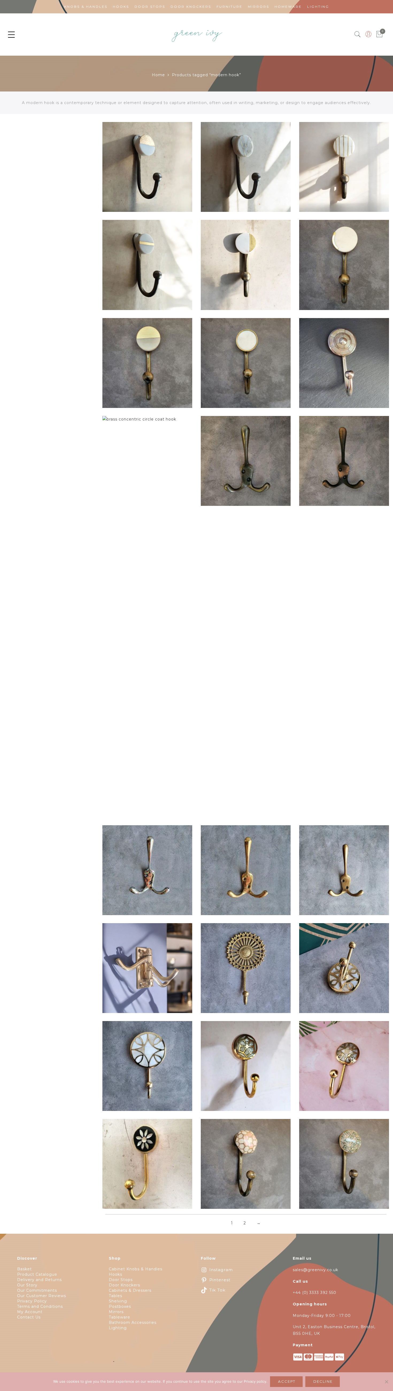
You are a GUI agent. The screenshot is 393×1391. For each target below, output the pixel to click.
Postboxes (120, 1306)
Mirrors (258, 7)
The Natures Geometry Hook (344, 1167)
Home (158, 74)
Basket (24, 1269)
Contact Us (29, 1317)
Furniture (229, 7)
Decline (323, 1381)
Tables (115, 1295)
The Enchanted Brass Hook (147, 1069)
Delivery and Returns (39, 1279)
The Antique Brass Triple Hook (344, 873)
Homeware (288, 7)
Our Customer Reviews (41, 1295)
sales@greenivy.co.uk (315, 1269)
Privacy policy (255, 1381)
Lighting (318, 7)
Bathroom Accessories (132, 1322)
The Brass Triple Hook (245, 873)
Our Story (27, 1285)
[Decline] (386, 1381)
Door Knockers (191, 7)
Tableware (119, 1317)
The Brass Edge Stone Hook (344, 268)
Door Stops (149, 7)
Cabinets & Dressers (130, 1290)
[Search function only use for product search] (357, 34)
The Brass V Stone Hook (246, 170)
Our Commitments (37, 1290)
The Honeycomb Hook (246, 1167)
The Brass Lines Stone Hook (344, 170)
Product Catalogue (37, 1274)
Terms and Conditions (40, 1306)
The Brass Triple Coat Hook (147, 971)
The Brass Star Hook (246, 1069)
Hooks (121, 7)
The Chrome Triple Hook (147, 873)
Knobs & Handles (85, 7)
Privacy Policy (32, 1301)
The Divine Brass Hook (344, 971)
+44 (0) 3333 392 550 (314, 1292)
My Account (30, 1311)
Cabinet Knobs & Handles (135, 1269)
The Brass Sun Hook (246, 971)
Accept (286, 1381)
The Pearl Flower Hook (147, 1167)
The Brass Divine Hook (344, 1069)
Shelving (118, 1301)
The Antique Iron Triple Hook (245, 464)
